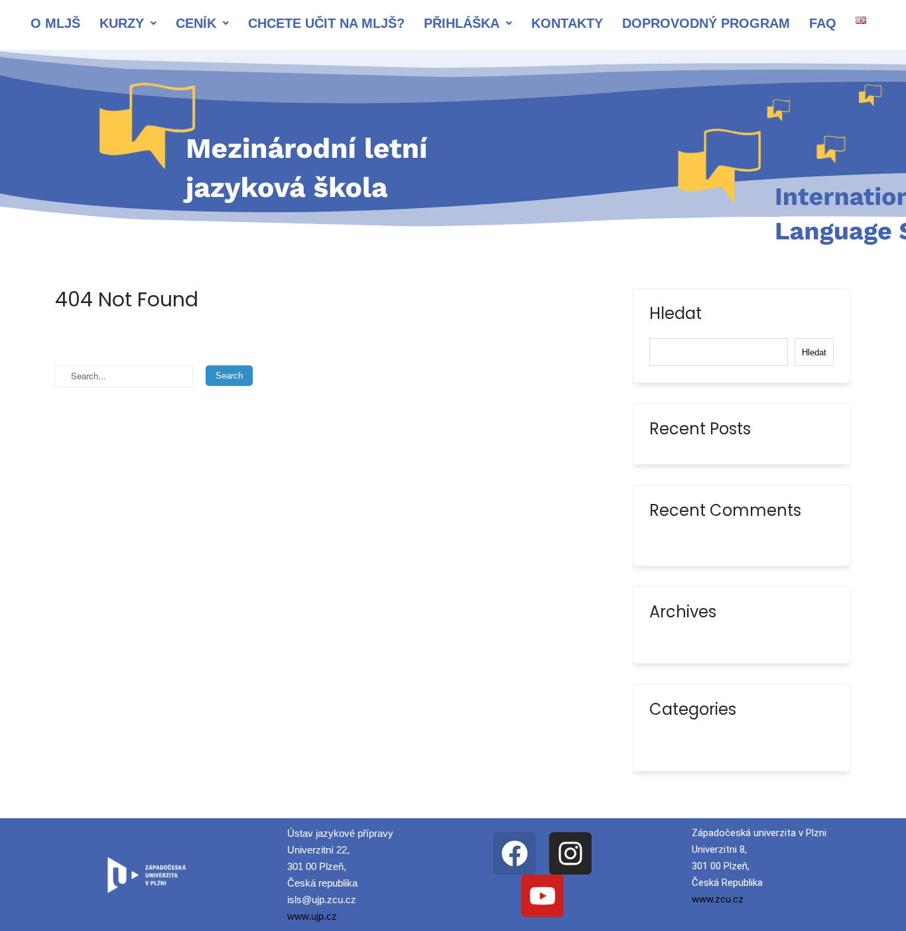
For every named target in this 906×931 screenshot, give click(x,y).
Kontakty (567, 23)
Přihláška (461, 23)
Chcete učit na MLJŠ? (326, 23)
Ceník (196, 23)
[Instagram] (570, 853)
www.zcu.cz (718, 899)
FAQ (822, 23)
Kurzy (121, 23)
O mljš (55, 23)
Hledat (675, 315)
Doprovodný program (706, 23)
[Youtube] (542, 896)
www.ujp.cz (312, 916)
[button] (128, 23)
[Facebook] (514, 853)
